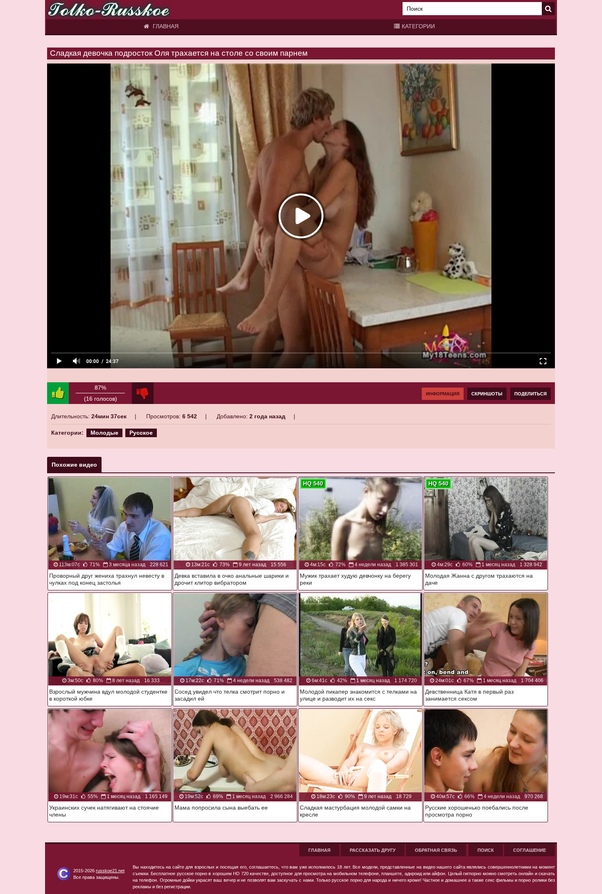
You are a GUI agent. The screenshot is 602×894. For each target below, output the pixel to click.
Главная (165, 26)
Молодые (104, 432)
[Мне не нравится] (143, 393)
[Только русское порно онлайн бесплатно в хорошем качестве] (108, 9)
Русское (141, 432)
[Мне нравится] (58, 393)
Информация (442, 393)
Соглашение (529, 850)
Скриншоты (486, 393)
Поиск (486, 850)
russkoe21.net (110, 870)
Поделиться (530, 393)
